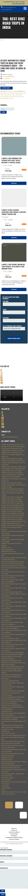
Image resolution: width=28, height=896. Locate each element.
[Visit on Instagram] (1, 375)
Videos (3, 790)
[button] (25, 8)
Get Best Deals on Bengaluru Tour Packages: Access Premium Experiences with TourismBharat (13, 707)
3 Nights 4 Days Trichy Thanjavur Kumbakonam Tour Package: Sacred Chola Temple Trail (13, 479)
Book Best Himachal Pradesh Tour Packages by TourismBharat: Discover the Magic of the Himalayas (13, 662)
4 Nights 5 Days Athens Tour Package (12, 497)
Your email (6, 318)
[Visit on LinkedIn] (1, 378)
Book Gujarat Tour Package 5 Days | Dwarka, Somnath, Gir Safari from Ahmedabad (11, 677)
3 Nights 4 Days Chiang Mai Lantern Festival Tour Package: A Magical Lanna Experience (12, 454)
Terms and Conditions (7, 778)
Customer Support (6, 695)
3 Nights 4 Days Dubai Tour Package (11, 458)
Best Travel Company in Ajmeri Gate (11, 592)
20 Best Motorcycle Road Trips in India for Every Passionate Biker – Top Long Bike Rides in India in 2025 (12, 65)
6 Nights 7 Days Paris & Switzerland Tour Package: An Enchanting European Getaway (13, 527)
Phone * (5, 309)
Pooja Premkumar (8, 76)
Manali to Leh (8, 98)
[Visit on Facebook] (1, 370)
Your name (6, 301)
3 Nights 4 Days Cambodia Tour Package (13, 450)
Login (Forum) (5, 731)
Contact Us (14, 830)
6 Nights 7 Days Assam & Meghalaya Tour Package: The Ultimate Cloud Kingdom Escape (13, 266)
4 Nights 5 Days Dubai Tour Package (11, 501)
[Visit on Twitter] (1, 373)
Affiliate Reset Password (8, 551)
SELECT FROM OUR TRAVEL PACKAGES (12, 326)
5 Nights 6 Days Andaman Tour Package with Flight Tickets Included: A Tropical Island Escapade (12, 161)
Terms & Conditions (14, 832)
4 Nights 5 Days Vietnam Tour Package (12, 515)
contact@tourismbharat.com (9, 437)
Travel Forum (5, 784)
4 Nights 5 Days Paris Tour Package (11, 511)
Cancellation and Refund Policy (10, 681)
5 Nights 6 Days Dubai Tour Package (11, 519)
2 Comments (7, 78)
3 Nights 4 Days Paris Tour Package (11, 470)
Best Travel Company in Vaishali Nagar (12, 652)
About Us (14, 828)
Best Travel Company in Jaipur (10, 638)
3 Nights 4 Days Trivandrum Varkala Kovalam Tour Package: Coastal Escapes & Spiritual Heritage (13, 485)
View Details (14, 183)
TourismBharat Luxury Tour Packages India (13, 782)
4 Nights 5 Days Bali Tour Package (11, 499)
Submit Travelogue (6, 759)
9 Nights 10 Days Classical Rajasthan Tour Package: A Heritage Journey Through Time (14, 212)
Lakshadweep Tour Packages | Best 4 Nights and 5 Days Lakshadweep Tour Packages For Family (12, 727)
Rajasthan (5, 217)
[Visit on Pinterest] (1, 380)
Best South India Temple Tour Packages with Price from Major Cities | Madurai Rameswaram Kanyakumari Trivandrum (12, 563)
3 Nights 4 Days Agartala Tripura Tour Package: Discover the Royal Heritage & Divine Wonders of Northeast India (13, 446)
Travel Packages (6, 788)
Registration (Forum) (7, 757)
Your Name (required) (6, 850)
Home (1, 39)
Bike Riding (10, 91)
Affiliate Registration (7, 549)
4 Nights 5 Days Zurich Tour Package (12, 517)
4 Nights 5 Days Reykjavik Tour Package (12, 513)
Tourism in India (5, 780)
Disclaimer (14, 835)
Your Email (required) (6, 856)
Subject (2, 862)
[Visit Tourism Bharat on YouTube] (1, 383)
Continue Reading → (6, 88)
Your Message (4, 868)
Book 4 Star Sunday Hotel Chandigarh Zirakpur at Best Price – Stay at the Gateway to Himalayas (12, 656)
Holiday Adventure (6, 711)
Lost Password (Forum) (8, 733)
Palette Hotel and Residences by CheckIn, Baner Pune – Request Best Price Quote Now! (13, 737)
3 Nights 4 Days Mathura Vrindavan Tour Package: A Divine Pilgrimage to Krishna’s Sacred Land (13, 462)
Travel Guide (5, 786)
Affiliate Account (6, 547)
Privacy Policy (14, 834)
